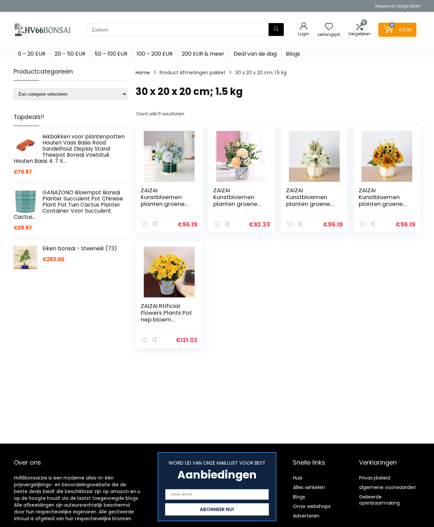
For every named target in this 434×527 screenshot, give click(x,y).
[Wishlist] (329, 27)
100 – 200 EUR (155, 54)
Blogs (293, 54)
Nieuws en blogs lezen (397, 6)
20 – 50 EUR (70, 54)
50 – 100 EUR (111, 54)
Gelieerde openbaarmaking (379, 499)
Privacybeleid (374, 477)
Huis (297, 477)
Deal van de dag (255, 54)
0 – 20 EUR (31, 54)
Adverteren (306, 515)
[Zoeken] (276, 29)
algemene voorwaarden (387, 487)
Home (143, 72)
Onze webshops (312, 506)
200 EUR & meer (203, 54)
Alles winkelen (309, 487)
